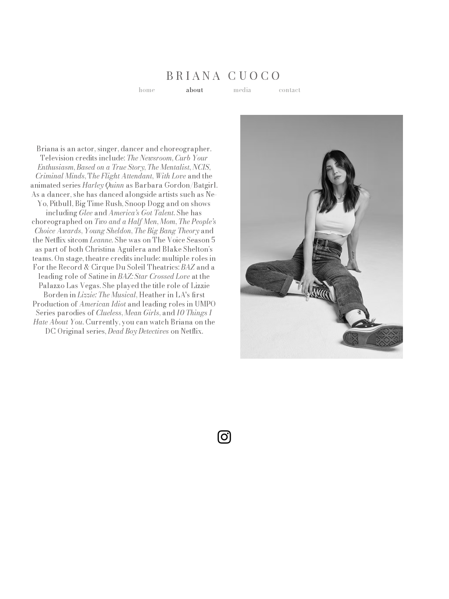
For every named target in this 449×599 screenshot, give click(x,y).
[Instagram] (224, 437)
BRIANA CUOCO (224, 75)
